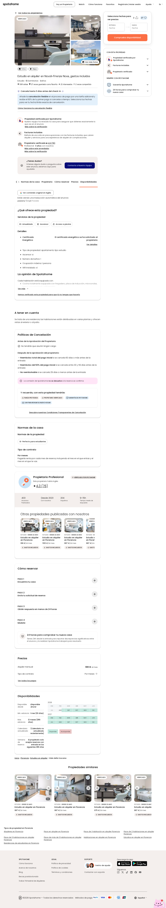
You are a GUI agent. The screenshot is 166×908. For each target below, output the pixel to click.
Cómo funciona (95, 4)
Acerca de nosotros (27, 868)
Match (81, 4)
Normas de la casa (30, 181)
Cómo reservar (61, 181)
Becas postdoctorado (28, 876)
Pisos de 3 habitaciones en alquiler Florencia (19, 838)
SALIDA (134, 25)
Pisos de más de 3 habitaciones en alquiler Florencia (62, 838)
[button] (150, 4)
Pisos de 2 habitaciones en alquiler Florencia (139, 832)
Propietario (47, 181)
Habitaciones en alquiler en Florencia (100, 837)
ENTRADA (112, 25)
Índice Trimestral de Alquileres (32, 881)
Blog (21, 872)
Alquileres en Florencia (13, 831)
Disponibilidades (88, 181)
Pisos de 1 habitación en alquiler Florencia (102, 831)
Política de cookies (60, 868)
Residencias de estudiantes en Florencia (21, 843)
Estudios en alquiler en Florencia (138, 837)
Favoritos (110, 4)
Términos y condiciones (62, 872)
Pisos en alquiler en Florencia (56, 831)
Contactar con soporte (94, 872)
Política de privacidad (61, 863)
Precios (74, 181)
